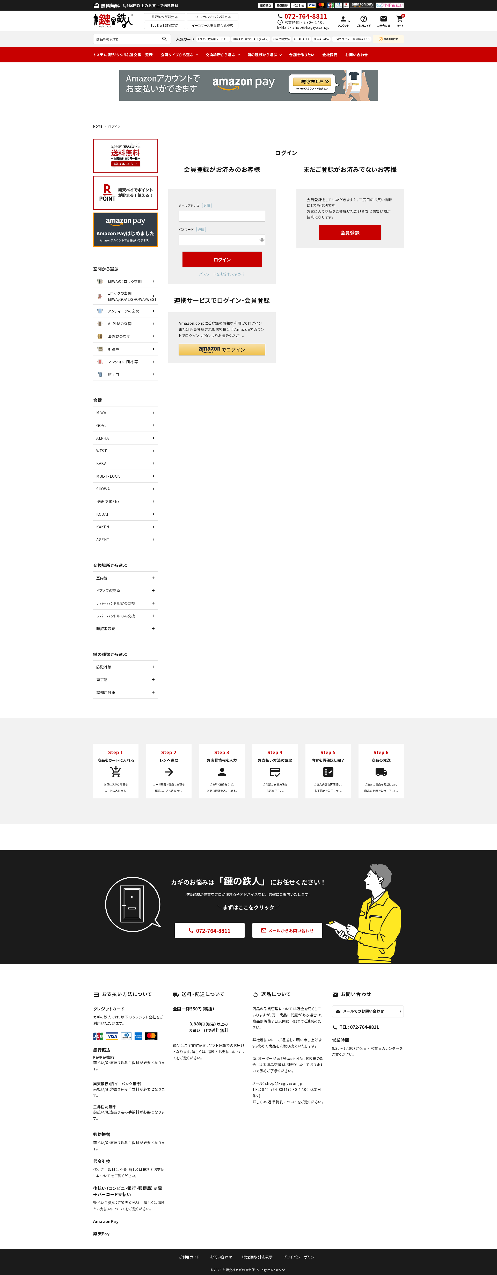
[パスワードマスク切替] (261, 240)
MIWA (101, 412)
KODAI (102, 514)
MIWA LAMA (321, 39)
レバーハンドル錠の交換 (115, 603)
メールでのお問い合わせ (359, 1011)
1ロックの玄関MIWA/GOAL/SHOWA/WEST (132, 296)
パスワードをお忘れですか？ (222, 273)
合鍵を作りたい (302, 54)
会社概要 (330, 54)
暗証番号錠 (105, 628)
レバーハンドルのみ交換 (115, 615)
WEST (101, 450)
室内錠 (102, 577)
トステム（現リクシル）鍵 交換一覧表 (123, 54)
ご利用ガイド (189, 1256)
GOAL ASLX (301, 39)
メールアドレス (193, 205)
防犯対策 (104, 666)
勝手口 (113, 374)
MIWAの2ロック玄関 (125, 281)
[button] (222, 349)
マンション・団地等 (123, 361)
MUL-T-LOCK (108, 476)
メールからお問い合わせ (287, 930)
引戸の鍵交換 (281, 39)
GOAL (101, 425)
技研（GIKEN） (108, 501)
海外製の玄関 (119, 336)
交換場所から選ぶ (221, 54)
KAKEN (102, 526)
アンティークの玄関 (123, 311)
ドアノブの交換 (108, 590)
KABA (101, 463)
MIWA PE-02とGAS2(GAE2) (251, 39)
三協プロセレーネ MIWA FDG (351, 39)
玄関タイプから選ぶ (177, 54)
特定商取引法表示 (257, 1256)
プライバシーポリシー (300, 1256)
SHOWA (103, 488)
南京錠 (102, 679)
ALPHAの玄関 (120, 323)
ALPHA (102, 438)
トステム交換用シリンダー (213, 39)
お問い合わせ (356, 54)
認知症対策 (105, 692)
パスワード (190, 229)
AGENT (103, 539)
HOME (98, 126)
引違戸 (113, 349)
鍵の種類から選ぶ (262, 54)
